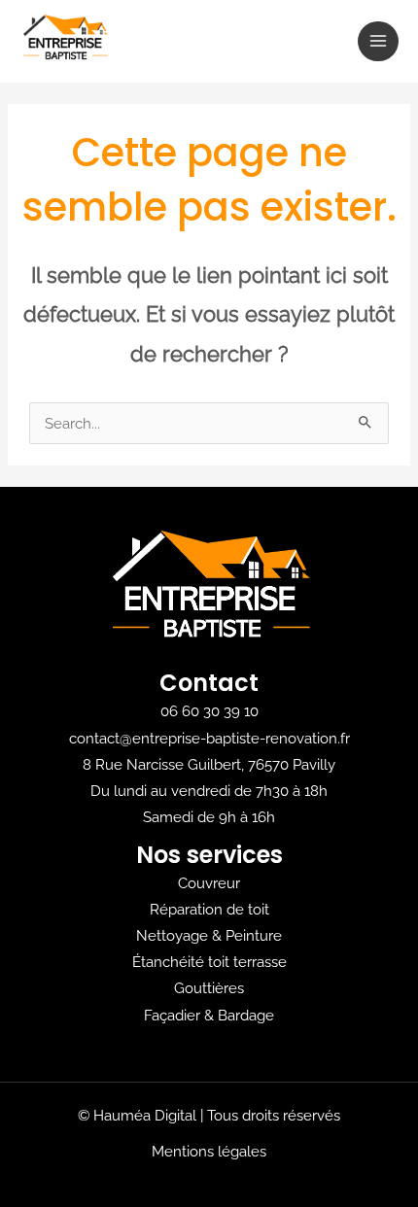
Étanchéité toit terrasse (209, 961)
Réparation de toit (209, 909)
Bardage (246, 1015)
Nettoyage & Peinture (209, 935)
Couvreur (209, 883)
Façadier (172, 1015)
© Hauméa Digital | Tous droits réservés (209, 1115)
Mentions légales (209, 1151)
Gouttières (209, 988)
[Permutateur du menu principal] (378, 41)
